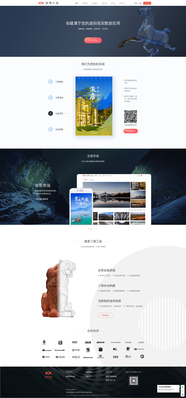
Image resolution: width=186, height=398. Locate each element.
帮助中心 (89, 376)
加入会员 (147, 3)
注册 (140, 3)
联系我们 (89, 372)
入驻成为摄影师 (42, 199)
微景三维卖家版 (111, 376)
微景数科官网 (70, 376)
